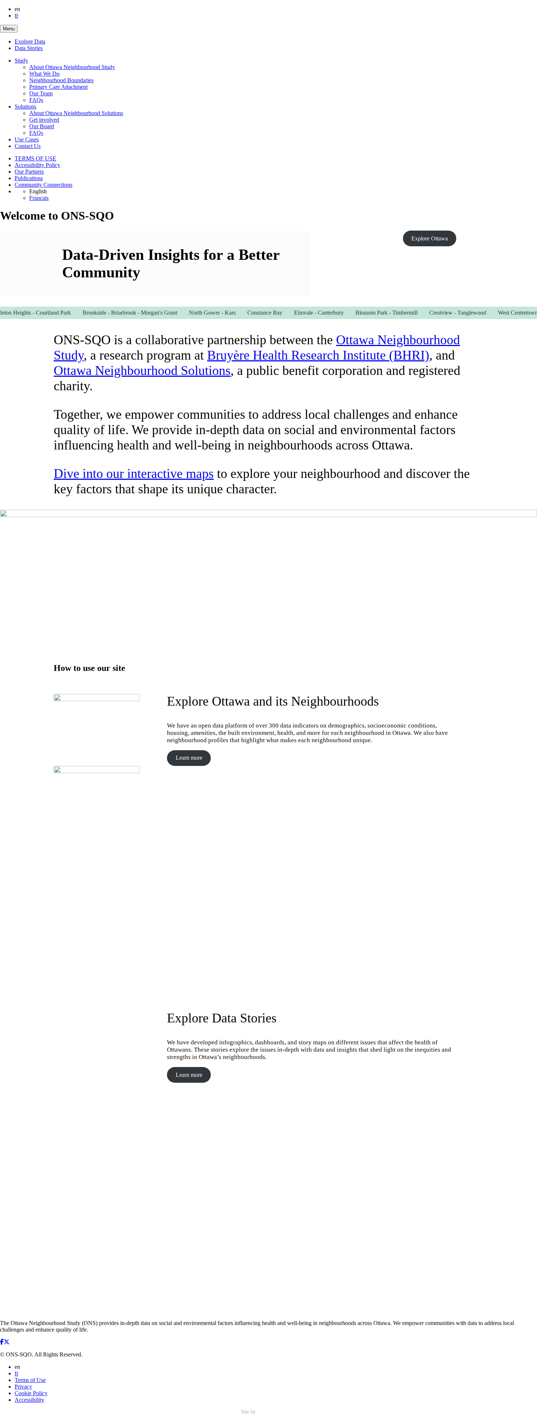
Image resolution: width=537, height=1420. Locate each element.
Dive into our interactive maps (134, 473)
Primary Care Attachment (58, 87)
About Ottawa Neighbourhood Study (72, 67)
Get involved (44, 120)
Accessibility (29, 1400)
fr (16, 15)
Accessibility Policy (37, 165)
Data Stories (29, 48)
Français (39, 198)
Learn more (189, 758)
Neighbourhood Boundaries (61, 80)
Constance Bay (249, 313)
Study (21, 60)
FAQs (36, 100)
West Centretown (502, 313)
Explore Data (30, 41)
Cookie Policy (31, 1393)
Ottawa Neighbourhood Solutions (142, 370)
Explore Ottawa (429, 238)
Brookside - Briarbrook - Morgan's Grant (114, 313)
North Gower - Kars (197, 313)
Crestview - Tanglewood (442, 313)
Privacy (23, 1386)
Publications (29, 178)
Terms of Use (30, 1380)
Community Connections (43, 185)
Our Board (41, 126)
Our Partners (29, 171)
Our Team (41, 93)
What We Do (44, 74)
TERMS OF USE (35, 158)
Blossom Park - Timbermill (371, 313)
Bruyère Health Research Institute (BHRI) (318, 355)
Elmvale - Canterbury (303, 313)
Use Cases (27, 139)
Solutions (25, 106)
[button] (9, 29)
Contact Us (28, 146)
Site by (249, 1412)
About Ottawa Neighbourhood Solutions (76, 113)
